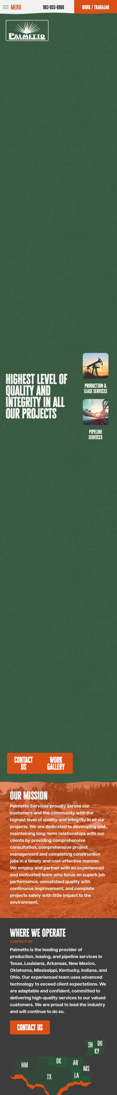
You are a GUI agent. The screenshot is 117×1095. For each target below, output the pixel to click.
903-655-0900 (53, 7)
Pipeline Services (96, 434)
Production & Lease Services (95, 388)
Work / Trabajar (95, 7)
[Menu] (6, 7)
